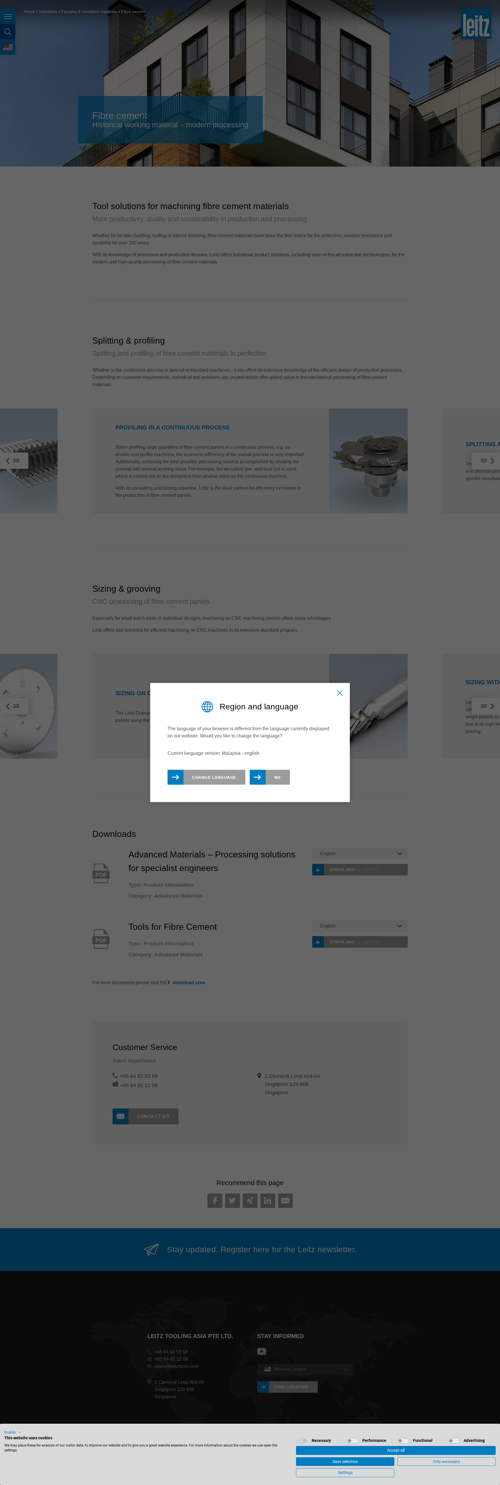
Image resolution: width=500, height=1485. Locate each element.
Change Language (214, 777)
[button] (13, 1432)
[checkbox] (302, 1441)
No (277, 777)
